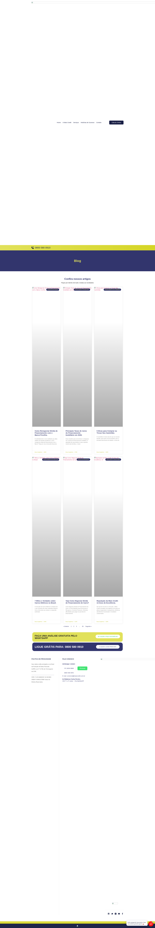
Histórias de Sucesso (87, 122)
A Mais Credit (67, 122)
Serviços (76, 122)
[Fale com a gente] (150, 923)
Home (59, 122)
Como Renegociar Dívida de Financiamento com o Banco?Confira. (46, 433)
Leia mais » (37, 448)
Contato (98, 122)
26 (82, 626)
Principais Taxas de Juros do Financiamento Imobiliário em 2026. (76, 433)
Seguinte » (88, 626)
